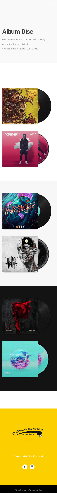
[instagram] (32, 467)
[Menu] (52, 5)
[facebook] (25, 467)
